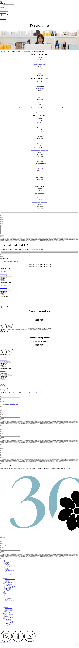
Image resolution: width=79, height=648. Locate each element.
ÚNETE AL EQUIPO (9, 582)
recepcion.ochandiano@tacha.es (39, 64)
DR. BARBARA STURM (10, 586)
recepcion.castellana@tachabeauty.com (39, 150)
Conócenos (5, 578)
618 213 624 (39, 57)
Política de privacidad (66, 240)
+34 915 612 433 (39, 84)
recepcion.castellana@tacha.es (39, 88)
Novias (4, 591)
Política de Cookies (23, 329)
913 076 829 (39, 120)
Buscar (1, 17)
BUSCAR (2, 7)
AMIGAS (7, 581)
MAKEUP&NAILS (9, 566)
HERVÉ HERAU (8, 588)
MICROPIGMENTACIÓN (10, 570)
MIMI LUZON (8, 589)
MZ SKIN (7, 590)
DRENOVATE (8, 585)
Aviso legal (9, 329)
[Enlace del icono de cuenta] (1, 16)
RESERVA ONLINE (4, 11)
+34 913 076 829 (39, 59)
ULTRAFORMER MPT (9, 573)
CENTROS (7, 580)
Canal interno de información (42, 329)
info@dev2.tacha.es (39, 193)
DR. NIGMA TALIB (9, 587)
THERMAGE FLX (8, 572)
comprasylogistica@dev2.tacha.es (39, 202)
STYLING (7, 564)
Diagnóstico (30, 328)
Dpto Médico (5, 571)
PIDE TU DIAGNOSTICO (5, 642)
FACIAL (6, 568)
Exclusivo (4, 583)
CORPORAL (7, 569)
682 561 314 (39, 127)
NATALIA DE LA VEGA (10, 579)
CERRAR (2, 537)
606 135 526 (39, 81)
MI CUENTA (3, 9)
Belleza (4, 567)
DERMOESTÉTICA (9, 574)
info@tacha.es (39, 122)
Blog (45, 328)
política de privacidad (14, 261)
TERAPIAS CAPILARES (10, 565)
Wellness (4, 575)
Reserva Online (37, 328)
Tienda (42, 328)
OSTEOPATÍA (8, 577)
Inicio (4, 560)
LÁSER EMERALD (9, 584)
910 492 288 (39, 129)
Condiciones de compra (32, 329)
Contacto (49, 328)
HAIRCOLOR (8, 563)
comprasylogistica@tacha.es (39, 131)
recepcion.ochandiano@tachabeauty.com (39, 172)
